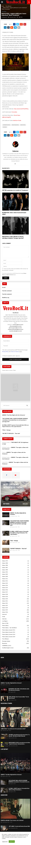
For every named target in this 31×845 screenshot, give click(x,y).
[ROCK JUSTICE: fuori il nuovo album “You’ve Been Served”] (4, 698)
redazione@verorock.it (18, 324)
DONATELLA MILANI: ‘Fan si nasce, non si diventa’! (12, 820)
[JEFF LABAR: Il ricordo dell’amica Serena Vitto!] (4, 828)
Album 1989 (5, 570)
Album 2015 (5, 587)
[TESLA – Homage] (5, 542)
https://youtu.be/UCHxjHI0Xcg (21, 108)
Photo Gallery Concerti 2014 (8, 634)
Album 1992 (5, 572)
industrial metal (15, 124)
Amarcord (4, 614)
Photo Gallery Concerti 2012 (8, 632)
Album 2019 (5, 596)
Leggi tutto (5, 841)
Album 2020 (5, 598)
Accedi (3, 287)
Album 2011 (5, 578)
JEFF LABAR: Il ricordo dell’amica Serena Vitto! (19, 826)
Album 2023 (5, 605)
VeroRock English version (7, 647)
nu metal (5, 127)
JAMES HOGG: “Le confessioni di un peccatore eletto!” (13, 728)
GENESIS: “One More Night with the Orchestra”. (13, 415)
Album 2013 (5, 583)
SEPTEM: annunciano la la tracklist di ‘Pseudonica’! (15, 190)
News (3, 623)
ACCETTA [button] (12, 841)
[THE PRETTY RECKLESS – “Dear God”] (5, 550)
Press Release (4, 11)
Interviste (4, 619)
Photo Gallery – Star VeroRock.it (9, 627)
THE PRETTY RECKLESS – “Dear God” (11, 433)
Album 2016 (5, 590)
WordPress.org (5, 297)
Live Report (4, 621)
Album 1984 (5, 565)
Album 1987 (5, 567)
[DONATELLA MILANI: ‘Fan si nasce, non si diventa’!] (15, 809)
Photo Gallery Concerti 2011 (8, 630)
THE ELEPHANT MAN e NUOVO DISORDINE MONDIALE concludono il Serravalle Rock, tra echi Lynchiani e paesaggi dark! (15, 420)
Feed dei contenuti (7, 290)
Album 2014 (5, 585)
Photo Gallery (5, 625)
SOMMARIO (5, 645)
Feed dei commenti (7, 294)
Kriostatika (14, 112)
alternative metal (6, 124)
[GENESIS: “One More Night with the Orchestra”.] (5, 514)
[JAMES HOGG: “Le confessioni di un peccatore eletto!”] (15, 717)
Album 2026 (5, 612)
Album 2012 (5, 581)
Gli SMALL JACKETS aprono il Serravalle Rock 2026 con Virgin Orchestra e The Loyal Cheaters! (15, 425)
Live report (4, 749)
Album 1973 (5, 561)
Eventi (3, 616)
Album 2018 (5, 594)
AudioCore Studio (17, 120)
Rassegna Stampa (6, 703)
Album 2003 (5, 574)
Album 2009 (5, 576)
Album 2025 (5, 610)
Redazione (5, 17)
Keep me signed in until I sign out (11, 355)
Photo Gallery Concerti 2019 (8, 636)
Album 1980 (5, 563)
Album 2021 (5, 601)
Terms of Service (10, 274)
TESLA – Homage (6, 430)
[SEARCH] (27, 405)
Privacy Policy (5, 351)
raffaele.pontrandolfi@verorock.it (15, 329)
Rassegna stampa (6, 641)
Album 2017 (5, 592)
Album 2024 (5, 607)
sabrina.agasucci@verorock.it (15, 327)
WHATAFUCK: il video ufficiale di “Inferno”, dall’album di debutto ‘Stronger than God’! (13, 237)
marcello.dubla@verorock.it (15, 331)
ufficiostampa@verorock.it (15, 326)
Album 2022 (5, 603)
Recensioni (4, 643)
